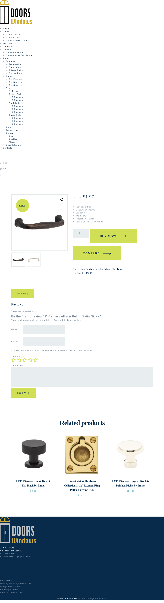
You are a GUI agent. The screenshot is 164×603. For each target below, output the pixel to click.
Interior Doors (13, 34)
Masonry (13, 142)
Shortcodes (15, 67)
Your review (18, 365)
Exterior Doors (13, 37)
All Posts (13, 91)
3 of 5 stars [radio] (24, 360)
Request (7, 49)
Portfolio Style (16, 103)
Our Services (15, 85)
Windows (7, 43)
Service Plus (15, 73)
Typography (15, 64)
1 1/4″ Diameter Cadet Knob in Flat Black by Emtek (33, 483)
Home (6, 28)
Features (10, 61)
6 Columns (17, 124)
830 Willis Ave (7, 548)
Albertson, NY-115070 (11, 551)
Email (14, 341)
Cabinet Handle (94, 269)
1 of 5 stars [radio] (13, 360)
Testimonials (12, 130)
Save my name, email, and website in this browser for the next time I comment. (54, 350)
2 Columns (17, 97)
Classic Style (15, 94)
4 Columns (17, 112)
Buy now (108, 236)
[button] (62, 199)
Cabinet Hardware (113, 269)
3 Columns (17, 100)
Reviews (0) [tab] (22, 293)
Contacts (7, 148)
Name (15, 329)
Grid (11, 136)
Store (9, 127)
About (9, 76)
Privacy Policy (16, 70)
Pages (6, 58)
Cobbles (13, 139)
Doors (6, 31)
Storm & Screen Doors (17, 40)
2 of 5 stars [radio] (19, 360)
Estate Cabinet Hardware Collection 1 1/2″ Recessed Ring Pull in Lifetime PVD (82, 485)
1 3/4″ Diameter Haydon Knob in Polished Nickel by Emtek (131, 483)
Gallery (9, 133)
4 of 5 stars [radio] (30, 360)
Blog (8, 88)
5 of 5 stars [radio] (35, 360)
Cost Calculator (14, 145)
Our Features (15, 79)
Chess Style (15, 115)
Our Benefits (15, 82)
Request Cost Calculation (19, 55)
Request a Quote (15, 52)
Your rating (17, 356)
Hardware (8, 46)
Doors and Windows (67, 598)
